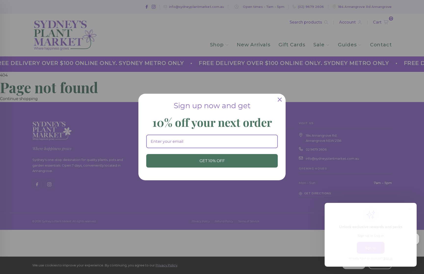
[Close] (280, 99)
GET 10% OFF (212, 160)
